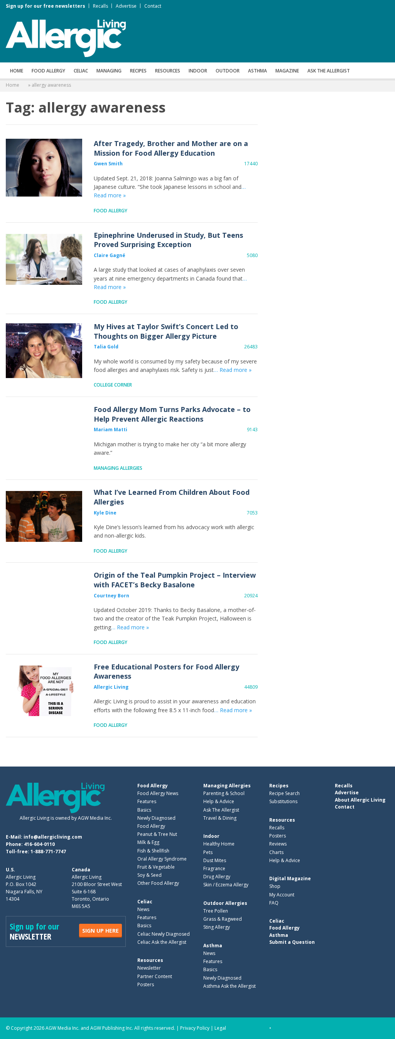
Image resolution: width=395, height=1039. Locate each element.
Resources (167, 70)
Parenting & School (224, 793)
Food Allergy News (157, 793)
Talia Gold (106, 346)
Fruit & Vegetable (156, 867)
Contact (152, 6)
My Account (281, 894)
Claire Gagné (109, 255)
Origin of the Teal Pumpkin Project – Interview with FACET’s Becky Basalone (44, 599)
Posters (145, 984)
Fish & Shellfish (153, 850)
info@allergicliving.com (53, 837)
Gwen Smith (108, 163)
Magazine (287, 70)
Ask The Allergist (221, 810)
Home (16, 70)
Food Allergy (48, 70)
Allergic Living (111, 687)
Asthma (257, 70)
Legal (220, 1028)
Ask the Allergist (328, 70)
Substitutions (283, 801)
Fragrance (214, 868)
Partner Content (154, 976)
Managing (109, 70)
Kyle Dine (105, 512)
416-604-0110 (39, 844)
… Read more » (233, 369)
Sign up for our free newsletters (45, 6)
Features (146, 801)
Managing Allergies (118, 468)
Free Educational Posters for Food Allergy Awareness (44, 691)
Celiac (81, 70)
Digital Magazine (290, 878)
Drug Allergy (216, 876)
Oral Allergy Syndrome (162, 859)
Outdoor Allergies (225, 903)
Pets (208, 852)
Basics (144, 810)
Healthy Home (219, 844)
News (143, 909)
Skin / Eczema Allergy (225, 884)
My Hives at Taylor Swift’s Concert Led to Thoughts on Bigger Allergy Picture (44, 351)
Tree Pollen (215, 911)
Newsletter (149, 968)
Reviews (278, 844)
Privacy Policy (194, 1028)
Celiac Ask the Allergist (161, 942)
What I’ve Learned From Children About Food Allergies (44, 516)
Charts (276, 852)
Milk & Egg (148, 842)
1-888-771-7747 (48, 851)
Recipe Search (284, 793)
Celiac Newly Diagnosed (163, 934)
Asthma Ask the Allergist (229, 986)
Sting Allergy (216, 927)
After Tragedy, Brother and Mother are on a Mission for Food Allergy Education (44, 168)
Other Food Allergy (158, 883)
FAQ (274, 902)
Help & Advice (218, 801)
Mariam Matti (110, 429)
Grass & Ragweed (222, 919)
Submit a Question (292, 942)
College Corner (113, 385)
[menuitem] (16, 70)
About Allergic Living (360, 800)
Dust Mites (214, 860)
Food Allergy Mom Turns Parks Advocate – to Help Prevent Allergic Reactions (44, 433)
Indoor (198, 70)
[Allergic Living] (66, 38)
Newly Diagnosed (156, 818)
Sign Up (100, 930)
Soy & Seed (149, 875)
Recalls (100, 6)
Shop (274, 886)
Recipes (138, 70)
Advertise (126, 6)
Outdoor (228, 70)
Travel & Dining (219, 818)
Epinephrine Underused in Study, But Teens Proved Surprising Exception (44, 259)
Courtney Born (111, 595)
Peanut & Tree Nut (157, 834)
